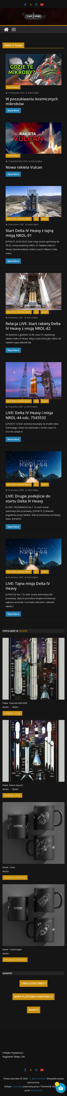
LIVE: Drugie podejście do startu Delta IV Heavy (28, 498)
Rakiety (45, 219)
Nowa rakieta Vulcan (24, 167)
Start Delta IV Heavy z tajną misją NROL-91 (29, 233)
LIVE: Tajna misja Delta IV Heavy (28, 586)
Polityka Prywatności (12, 1052)
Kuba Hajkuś (33, 92)
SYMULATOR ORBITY (33, 983)
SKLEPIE (23, 630)
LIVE (36, 219)
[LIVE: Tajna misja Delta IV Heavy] (33, 554)
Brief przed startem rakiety (19, 219)
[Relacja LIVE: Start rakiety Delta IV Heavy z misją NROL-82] (33, 291)
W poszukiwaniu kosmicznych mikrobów (32, 101)
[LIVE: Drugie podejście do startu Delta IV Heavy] (33, 466)
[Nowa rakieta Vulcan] (33, 138)
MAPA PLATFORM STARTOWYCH (33, 996)
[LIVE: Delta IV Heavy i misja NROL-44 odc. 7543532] (33, 380)
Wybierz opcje (12, 713)
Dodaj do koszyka (15, 877)
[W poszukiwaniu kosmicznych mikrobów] (33, 69)
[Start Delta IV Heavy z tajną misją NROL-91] (33, 201)
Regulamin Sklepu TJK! (13, 1056)
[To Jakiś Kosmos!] (6, 29)
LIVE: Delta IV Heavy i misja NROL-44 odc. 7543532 (29, 415)
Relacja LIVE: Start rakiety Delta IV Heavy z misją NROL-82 (33, 326)
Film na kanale (13, 87)
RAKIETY (33, 1010)
